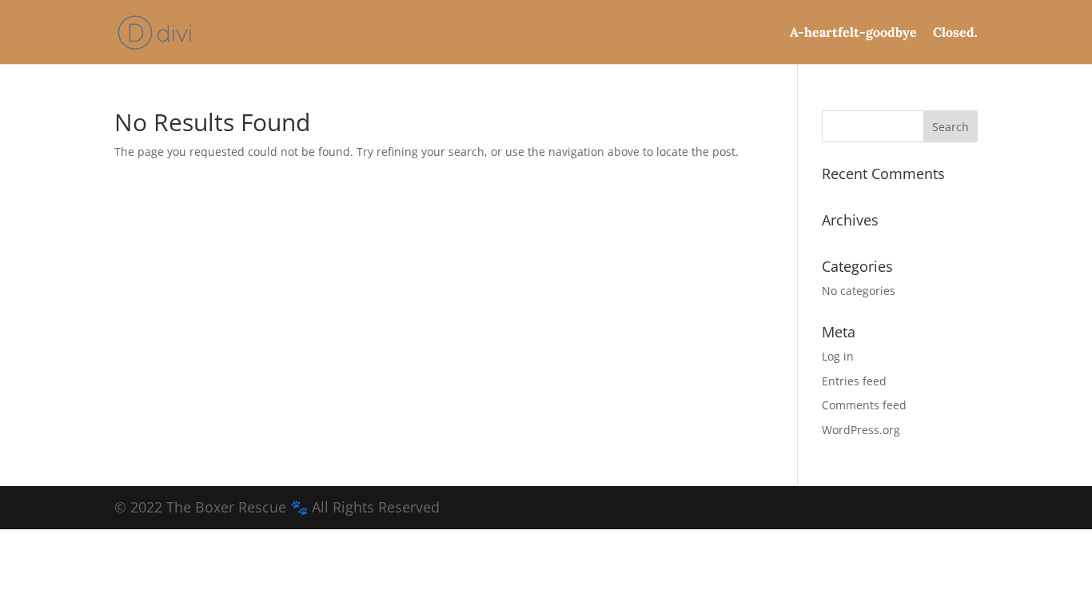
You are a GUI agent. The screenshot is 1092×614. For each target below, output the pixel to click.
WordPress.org (861, 429)
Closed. (955, 33)
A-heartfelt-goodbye (853, 33)
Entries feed (854, 381)
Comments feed (864, 405)
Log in (838, 356)
